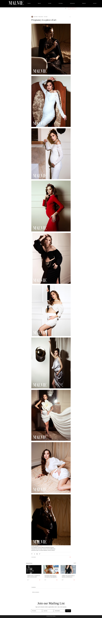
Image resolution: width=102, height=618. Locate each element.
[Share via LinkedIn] (37, 553)
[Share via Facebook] (31, 553)
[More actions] (70, 16)
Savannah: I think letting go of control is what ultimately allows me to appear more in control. (51, 576)
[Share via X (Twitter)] (34, 553)
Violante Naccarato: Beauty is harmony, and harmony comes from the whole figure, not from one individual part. (68, 576)
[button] (65, 8)
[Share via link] (39, 553)
